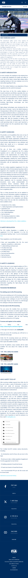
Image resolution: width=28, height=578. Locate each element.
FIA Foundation (14, 569)
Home (3, 9)
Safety (11, 9)
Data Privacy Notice (14, 563)
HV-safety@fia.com (10, 417)
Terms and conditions (14, 559)
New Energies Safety (19, 9)
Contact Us (14, 565)
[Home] (6, 2)
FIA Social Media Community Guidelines (14, 561)
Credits (14, 557)
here (1, 236)
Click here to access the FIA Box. (8, 475)
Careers (14, 567)
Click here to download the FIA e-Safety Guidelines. (13, 221)
